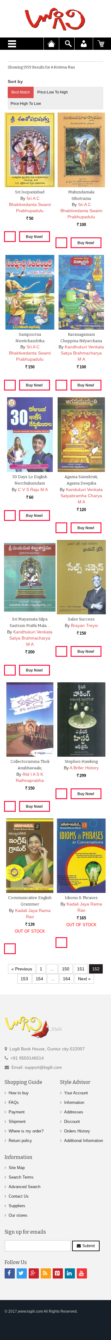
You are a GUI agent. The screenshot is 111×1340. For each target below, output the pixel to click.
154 (39, 978)
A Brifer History (84, 767)
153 (24, 978)
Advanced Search (24, 1186)
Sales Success (81, 619)
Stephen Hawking (81, 761)
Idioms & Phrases (81, 897)
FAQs (14, 1102)
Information (74, 1102)
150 (65, 968)
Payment (17, 1112)
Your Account (76, 1093)
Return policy (20, 1140)
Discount (72, 1121)
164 (66, 978)
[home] (55, 19)
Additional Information (83, 1140)
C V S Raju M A (33, 489)
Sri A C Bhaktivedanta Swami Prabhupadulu (30, 204)
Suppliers (17, 1205)
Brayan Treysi (84, 625)
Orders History (77, 1131)
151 (80, 968)
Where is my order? (26, 1131)
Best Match (20, 92)
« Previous (21, 968)
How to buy (19, 1093)
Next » (84, 978)
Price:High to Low (25, 103)
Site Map (17, 1167)
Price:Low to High (52, 92)
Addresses (73, 1112)
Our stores (18, 1215)
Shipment (17, 1121)
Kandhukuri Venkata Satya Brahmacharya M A (82, 353)
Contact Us (19, 1196)
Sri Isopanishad (29, 192)
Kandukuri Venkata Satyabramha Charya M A (81, 495)
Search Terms (21, 1177)
